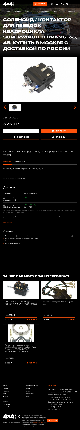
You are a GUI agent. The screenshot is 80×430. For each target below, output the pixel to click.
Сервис (28, 388)
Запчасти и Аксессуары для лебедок (49, 11)
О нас (5, 385)
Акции (28, 396)
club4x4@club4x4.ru (55, 407)
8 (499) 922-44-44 (66, 389)
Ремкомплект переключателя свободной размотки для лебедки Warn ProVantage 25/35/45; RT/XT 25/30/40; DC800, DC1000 (20, 348)
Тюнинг (28, 391)
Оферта (5, 401)
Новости (6, 391)
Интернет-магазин (22, 11)
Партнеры (29, 399)
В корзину (32, 320)
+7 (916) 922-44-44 (69, 392)
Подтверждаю (52, 420)
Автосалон (29, 393)
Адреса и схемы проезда (57, 394)
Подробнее (7, 222)
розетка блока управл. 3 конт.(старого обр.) (58, 303)
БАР (4, 393)
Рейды (5, 396)
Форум (5, 388)
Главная (6, 11)
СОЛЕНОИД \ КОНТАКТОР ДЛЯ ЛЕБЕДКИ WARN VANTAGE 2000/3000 (21, 303)
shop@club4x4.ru (54, 409)
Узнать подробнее (38, 422)
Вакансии (6, 399)
